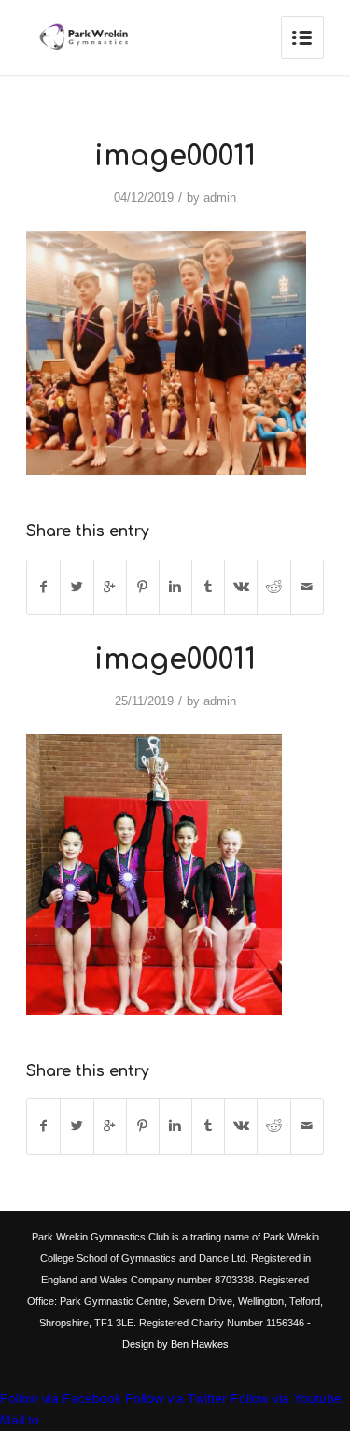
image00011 (175, 156)
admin (219, 198)
